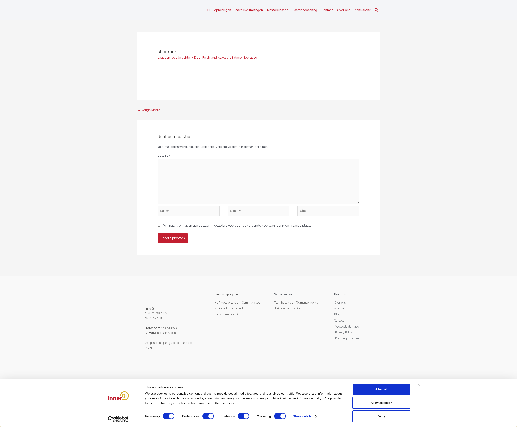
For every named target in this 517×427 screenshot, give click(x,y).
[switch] (208, 416)
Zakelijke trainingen (249, 10)
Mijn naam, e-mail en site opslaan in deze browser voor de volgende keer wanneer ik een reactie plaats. (237, 225)
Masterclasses (277, 10)
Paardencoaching (304, 10)
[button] (376, 10)
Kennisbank (362, 10)
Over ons (343, 10)
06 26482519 (169, 328)
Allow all (381, 389)
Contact (327, 10)
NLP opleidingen (219, 10)
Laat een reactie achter (174, 58)
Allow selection (381, 402)
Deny (381, 416)
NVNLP (150, 347)
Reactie (164, 156)
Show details (302, 416)
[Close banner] (418, 385)
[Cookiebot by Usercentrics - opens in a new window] (118, 419)
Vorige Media (149, 110)
